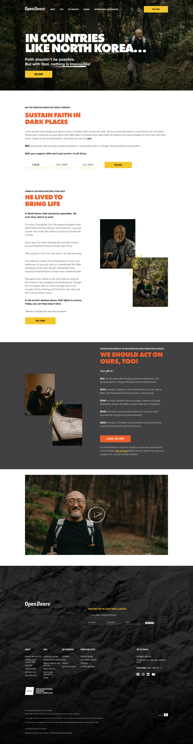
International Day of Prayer (106, 9)
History (28, 666)
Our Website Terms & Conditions (36, 729)
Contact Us (30, 672)
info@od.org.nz (143, 657)
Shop (46, 678)
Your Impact (31, 669)
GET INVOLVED (68, 649)
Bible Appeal (50, 669)
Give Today (40, 320)
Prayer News (87, 657)
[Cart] (138, 9)
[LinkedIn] (148, 674)
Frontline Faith (88, 649)
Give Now (156, 9)
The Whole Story (88, 660)
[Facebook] (138, 674)
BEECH (166, 714)
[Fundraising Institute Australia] (39, 691)
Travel (65, 663)
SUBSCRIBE (149, 623)
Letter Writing (88, 667)
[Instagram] (143, 674)
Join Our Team (68, 667)
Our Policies (31, 676)
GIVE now (118, 165)
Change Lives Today (115, 438)
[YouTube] (153, 674)
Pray (64, 660)
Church (65, 657)
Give (45, 649)
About (28, 649)
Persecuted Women (53, 660)
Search (132, 9)
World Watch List (33, 657)
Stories (84, 663)
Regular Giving (51, 657)
